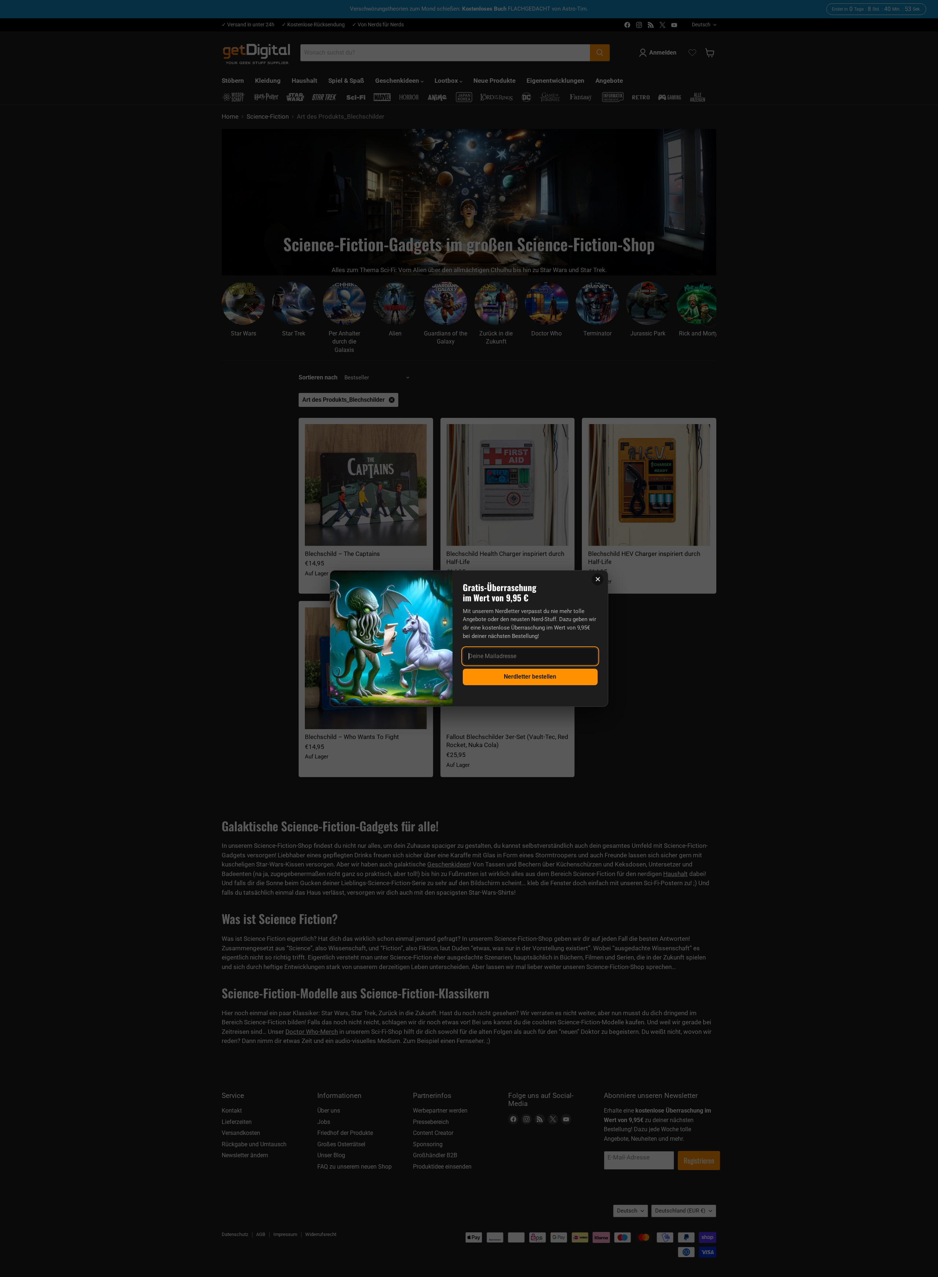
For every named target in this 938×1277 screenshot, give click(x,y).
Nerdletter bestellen (530, 676)
